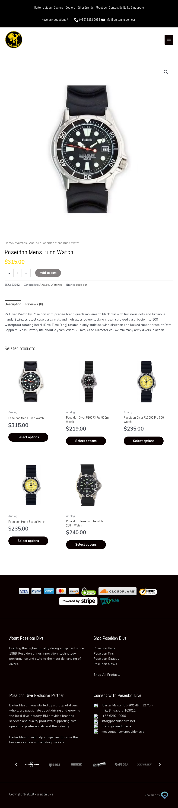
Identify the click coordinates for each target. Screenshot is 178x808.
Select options (28, 437)
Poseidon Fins (104, 653)
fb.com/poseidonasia (114, 726)
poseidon (82, 285)
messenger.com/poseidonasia (121, 731)
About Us (101, 8)
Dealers (59, 8)
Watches (21, 243)
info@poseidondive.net (118, 721)
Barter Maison (43, 8)
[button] (166, 72)
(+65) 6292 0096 (89, 20)
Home (9, 243)
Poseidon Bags (104, 648)
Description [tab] (13, 304)
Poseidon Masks (105, 664)
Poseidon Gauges (106, 658)
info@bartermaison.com (121, 20)
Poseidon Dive (44, 794)
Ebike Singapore (133, 8)
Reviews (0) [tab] (34, 304)
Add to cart (48, 273)
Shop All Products (107, 674)
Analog (34, 243)
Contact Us (116, 8)
